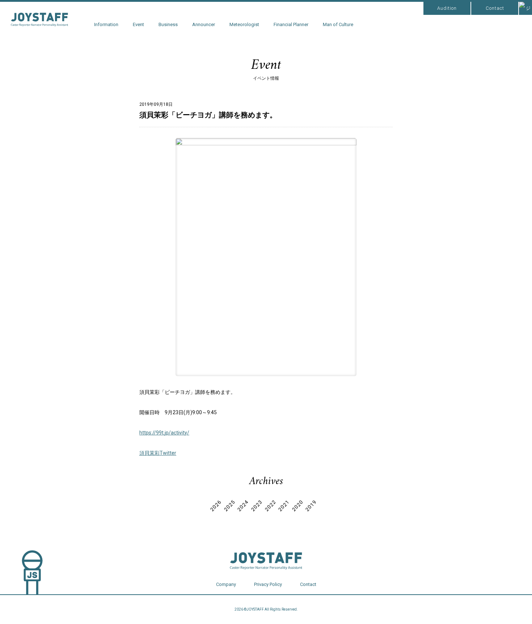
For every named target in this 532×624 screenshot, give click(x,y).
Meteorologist (244, 24)
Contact (495, 8)
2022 (270, 505)
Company (226, 584)
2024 (243, 505)
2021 (284, 505)
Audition (447, 8)
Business (168, 24)
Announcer (203, 24)
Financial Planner (291, 24)
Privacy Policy (268, 584)
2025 (229, 505)
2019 (311, 505)
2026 (216, 505)
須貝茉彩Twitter (157, 453)
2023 (256, 505)
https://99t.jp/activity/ (164, 433)
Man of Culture (338, 24)
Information (106, 24)
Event (138, 24)
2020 (297, 505)
